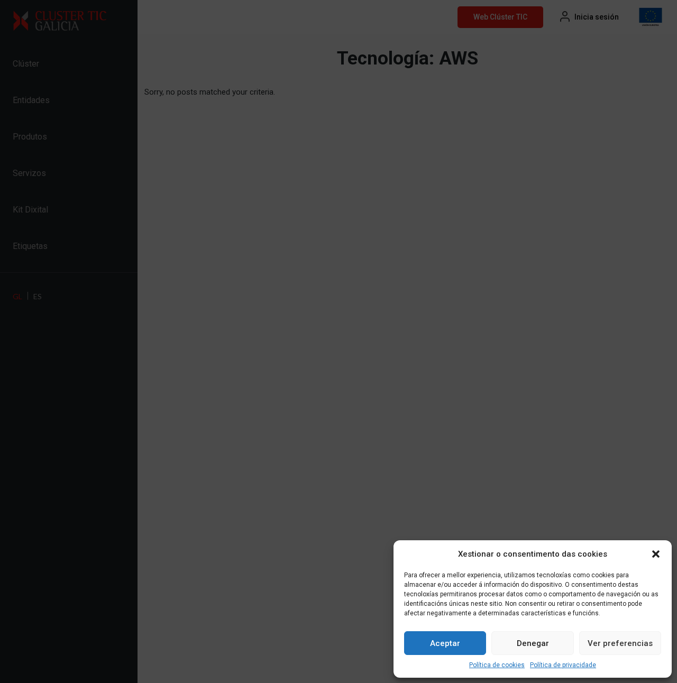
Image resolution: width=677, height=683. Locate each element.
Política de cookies (497, 665)
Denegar (533, 643)
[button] (656, 554)
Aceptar (445, 643)
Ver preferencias (620, 643)
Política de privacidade (563, 665)
